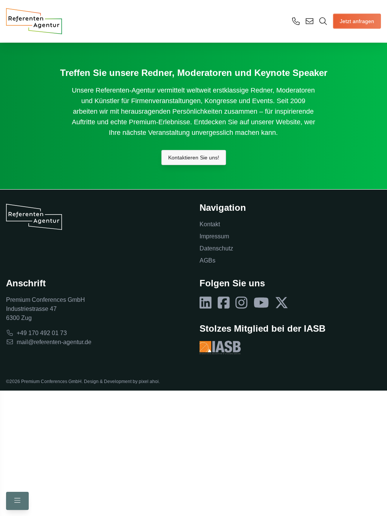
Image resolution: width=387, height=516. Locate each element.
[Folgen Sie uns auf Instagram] (241, 303)
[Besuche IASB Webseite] (220, 347)
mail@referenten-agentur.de (54, 342)
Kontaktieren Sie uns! (193, 157)
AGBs (207, 260)
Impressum (214, 236)
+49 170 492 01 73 (42, 333)
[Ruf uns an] (296, 21)
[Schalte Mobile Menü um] (17, 501)
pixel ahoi (149, 381)
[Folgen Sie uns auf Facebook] (224, 303)
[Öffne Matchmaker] (323, 21)
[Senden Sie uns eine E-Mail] (309, 21)
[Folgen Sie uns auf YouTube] (261, 303)
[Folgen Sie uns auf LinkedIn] (206, 303)
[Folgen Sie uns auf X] (281, 303)
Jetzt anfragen (357, 21)
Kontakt (210, 224)
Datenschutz (216, 248)
